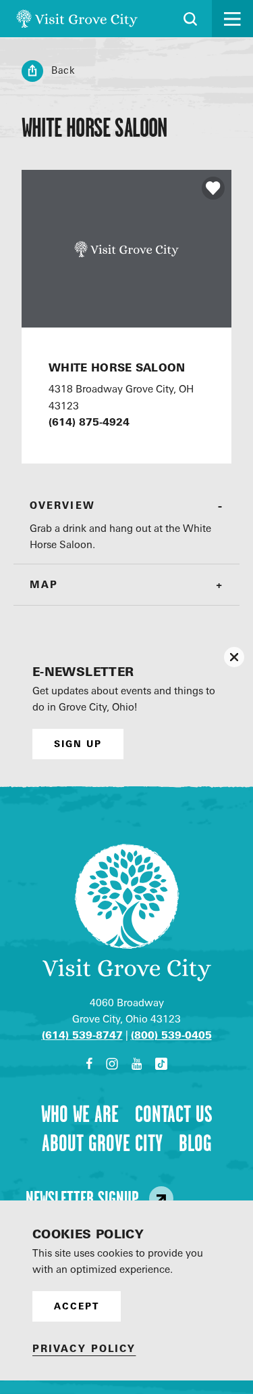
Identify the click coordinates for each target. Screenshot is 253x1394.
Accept (76, 1306)
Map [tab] (44, 584)
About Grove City (102, 1143)
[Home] (77, 18)
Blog (195, 1143)
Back (63, 70)
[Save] (213, 188)
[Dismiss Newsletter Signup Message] (234, 657)
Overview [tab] (62, 505)
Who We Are (80, 1114)
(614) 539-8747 (82, 1035)
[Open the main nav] (232, 18)
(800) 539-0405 (171, 1035)
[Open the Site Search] (190, 19)
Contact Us (174, 1114)
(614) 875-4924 (89, 421)
